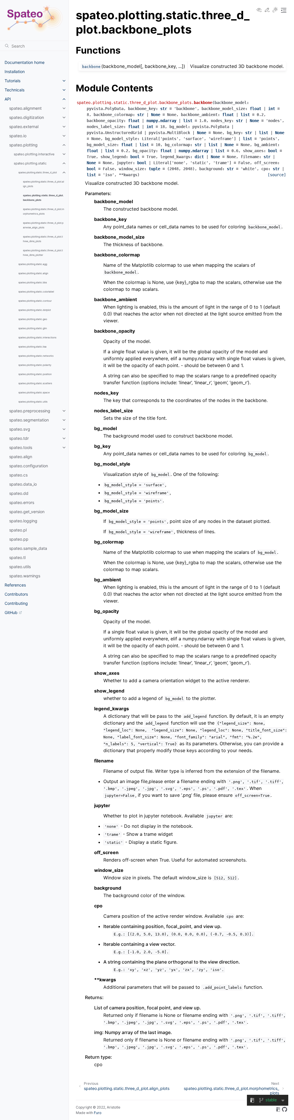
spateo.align (20, 456)
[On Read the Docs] (278, 1110)
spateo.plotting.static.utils (32, 401)
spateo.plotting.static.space (34, 392)
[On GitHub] (284, 1110)
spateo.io (17, 135)
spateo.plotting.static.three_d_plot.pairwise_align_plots (43, 225)
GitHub (11, 612)
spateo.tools (20, 447)
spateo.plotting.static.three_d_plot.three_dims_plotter (43, 252)
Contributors (16, 594)
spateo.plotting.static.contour (35, 300)
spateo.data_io (23, 484)
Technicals (14, 89)
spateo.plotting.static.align (33, 273)
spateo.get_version (27, 511)
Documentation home (25, 62)
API (8, 99)
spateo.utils (20, 566)
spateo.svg (19, 429)
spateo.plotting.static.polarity (34, 365)
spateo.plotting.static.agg (32, 264)
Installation (15, 71)
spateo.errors (21, 502)
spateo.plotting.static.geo (32, 319)
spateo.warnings (24, 575)
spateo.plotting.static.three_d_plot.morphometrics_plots (43, 211)
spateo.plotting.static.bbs (32, 282)
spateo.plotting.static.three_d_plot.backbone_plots (43, 197)
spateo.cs (18, 474)
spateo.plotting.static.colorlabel (36, 291)
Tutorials (12, 80)
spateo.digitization (26, 117)
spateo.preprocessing (29, 410)
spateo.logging (23, 520)
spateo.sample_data (28, 548)
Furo (97, 1113)
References (15, 584)
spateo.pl (18, 529)
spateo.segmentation (29, 419)
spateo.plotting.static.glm (32, 328)
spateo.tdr (19, 438)
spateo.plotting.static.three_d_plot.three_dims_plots (43, 239)
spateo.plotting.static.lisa (32, 346)
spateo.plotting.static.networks (35, 355)
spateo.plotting (23, 144)
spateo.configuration (28, 465)
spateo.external (23, 126)
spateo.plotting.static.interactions (37, 337)
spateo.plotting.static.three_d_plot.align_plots (43, 184)
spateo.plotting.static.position (35, 374)
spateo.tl (17, 557)
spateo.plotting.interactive (34, 154)
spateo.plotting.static (30, 163)
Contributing (16, 603)
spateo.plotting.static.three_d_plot (37, 172)
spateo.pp (18, 539)
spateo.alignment (25, 108)
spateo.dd (18, 493)
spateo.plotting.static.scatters (35, 383)
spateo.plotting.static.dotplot (34, 310)
